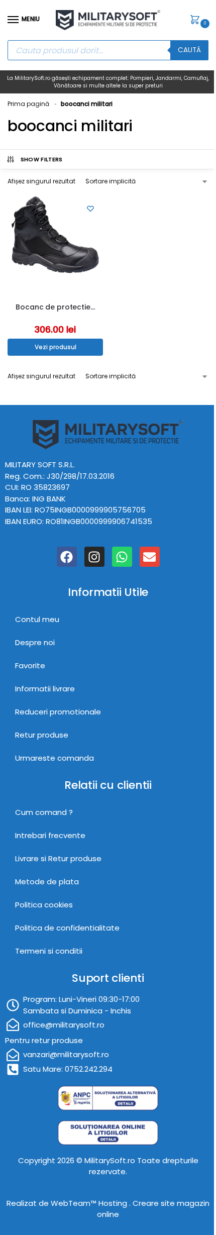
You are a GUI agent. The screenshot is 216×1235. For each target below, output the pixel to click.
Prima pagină (28, 103)
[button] (196, 20)
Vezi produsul (55, 347)
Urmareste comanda (54, 758)
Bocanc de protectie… (55, 307)
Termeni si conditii (48, 951)
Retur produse (41, 735)
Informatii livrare (45, 688)
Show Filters (42, 159)
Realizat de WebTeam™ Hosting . (70, 1203)
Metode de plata (47, 881)
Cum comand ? (44, 812)
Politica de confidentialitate (67, 927)
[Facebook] (67, 557)
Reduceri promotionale (58, 711)
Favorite (30, 665)
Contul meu (37, 619)
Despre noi (35, 642)
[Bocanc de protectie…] (55, 243)
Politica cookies (44, 904)
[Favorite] (90, 208)
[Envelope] (150, 557)
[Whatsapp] (122, 557)
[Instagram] (94, 557)
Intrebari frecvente (50, 835)
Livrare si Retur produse (58, 858)
